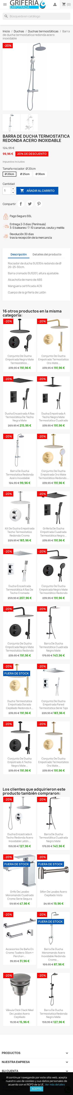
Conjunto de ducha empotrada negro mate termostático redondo (53, 589)
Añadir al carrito (37, 190)
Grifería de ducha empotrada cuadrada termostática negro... (53, 532)
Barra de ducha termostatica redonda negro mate (53, 1013)
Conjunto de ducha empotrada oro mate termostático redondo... (53, 474)
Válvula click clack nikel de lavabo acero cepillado (19, 1013)
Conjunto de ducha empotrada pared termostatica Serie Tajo (53, 704)
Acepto (36, 1088)
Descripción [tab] (19, 254)
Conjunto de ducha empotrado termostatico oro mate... (53, 359)
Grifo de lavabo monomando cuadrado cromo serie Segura (20, 895)
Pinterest (38, 203)
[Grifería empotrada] (28, 4)
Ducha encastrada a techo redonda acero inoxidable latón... (19, 838)
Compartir (20, 203)
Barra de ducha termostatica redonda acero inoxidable (19, 474)
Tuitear (29, 203)
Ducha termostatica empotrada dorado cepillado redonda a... (19, 704)
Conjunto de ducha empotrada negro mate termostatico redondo (19, 647)
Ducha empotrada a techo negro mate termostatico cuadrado (53, 417)
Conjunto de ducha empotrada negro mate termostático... (19, 359)
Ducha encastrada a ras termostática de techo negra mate (19, 417)
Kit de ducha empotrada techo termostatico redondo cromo (19, 532)
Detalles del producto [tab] (47, 254)
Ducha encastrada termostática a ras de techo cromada (19, 589)
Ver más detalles (55, 1084)
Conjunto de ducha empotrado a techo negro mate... (20, 762)
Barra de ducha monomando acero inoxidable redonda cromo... (53, 954)
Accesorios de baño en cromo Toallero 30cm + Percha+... (20, 952)
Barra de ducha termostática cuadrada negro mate (53, 647)
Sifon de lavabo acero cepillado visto (53, 893)
